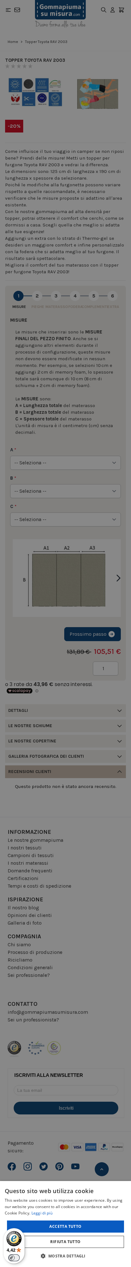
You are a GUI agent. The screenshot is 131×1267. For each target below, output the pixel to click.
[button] (65, 1256)
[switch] (14, 1257)
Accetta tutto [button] (65, 1226)
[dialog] (65, 1224)
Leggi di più (42, 1213)
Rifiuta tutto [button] (65, 1241)
